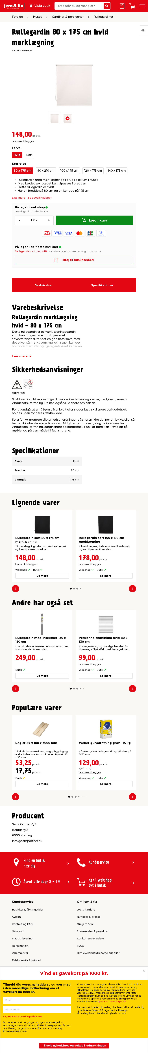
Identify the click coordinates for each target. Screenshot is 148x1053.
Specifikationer (102, 285)
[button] (71, 589)
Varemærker (20, 953)
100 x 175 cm (69, 170)
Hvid (17, 155)
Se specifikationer (40, 197)
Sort (29, 155)
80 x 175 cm (23, 170)
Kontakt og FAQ (22, 924)
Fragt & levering (22, 938)
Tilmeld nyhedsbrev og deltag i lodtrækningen (74, 1045)
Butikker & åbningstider (27, 909)
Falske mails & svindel (26, 960)
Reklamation (20, 945)
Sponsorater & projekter (92, 931)
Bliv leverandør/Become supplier (98, 953)
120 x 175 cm (93, 170)
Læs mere (18, 197)
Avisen (16, 916)
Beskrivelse (43, 285)
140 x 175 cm (117, 170)
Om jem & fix (85, 924)
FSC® (80, 945)
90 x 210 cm (46, 170)
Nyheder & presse (89, 916)
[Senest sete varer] (143, 30)
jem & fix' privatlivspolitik (112, 1001)
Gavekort (18, 931)
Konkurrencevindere (90, 938)
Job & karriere (86, 909)
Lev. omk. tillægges (23, 141)
